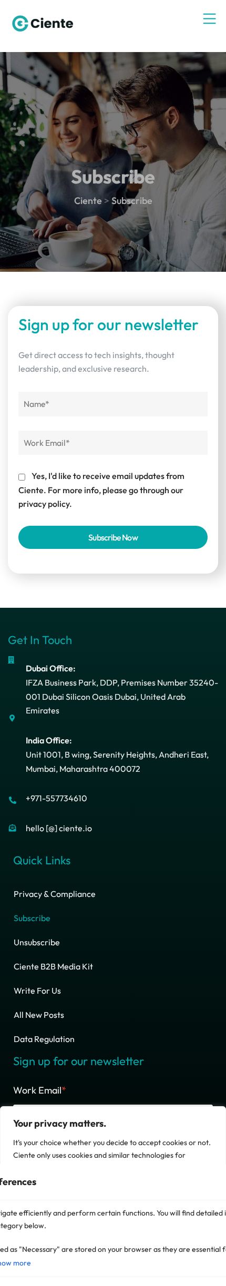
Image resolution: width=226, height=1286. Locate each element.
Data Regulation (44, 1039)
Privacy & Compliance (55, 894)
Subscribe (32, 918)
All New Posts (39, 1014)
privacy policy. (45, 503)
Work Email (39, 1090)
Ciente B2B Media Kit (53, 966)
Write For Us (37, 990)
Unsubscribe (37, 942)
